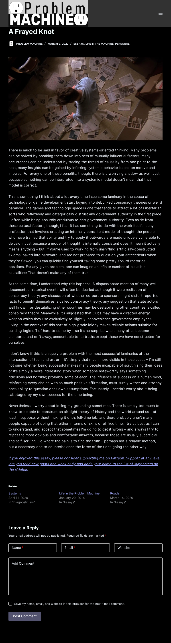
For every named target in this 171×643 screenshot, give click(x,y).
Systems (14, 493)
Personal (122, 43)
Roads (114, 493)
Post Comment (25, 616)
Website (124, 548)
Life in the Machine (100, 43)
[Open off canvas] (161, 13)
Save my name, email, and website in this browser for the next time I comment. (69, 603)
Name (17, 548)
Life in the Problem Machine (79, 493)
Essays (78, 43)
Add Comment (23, 563)
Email (70, 548)
